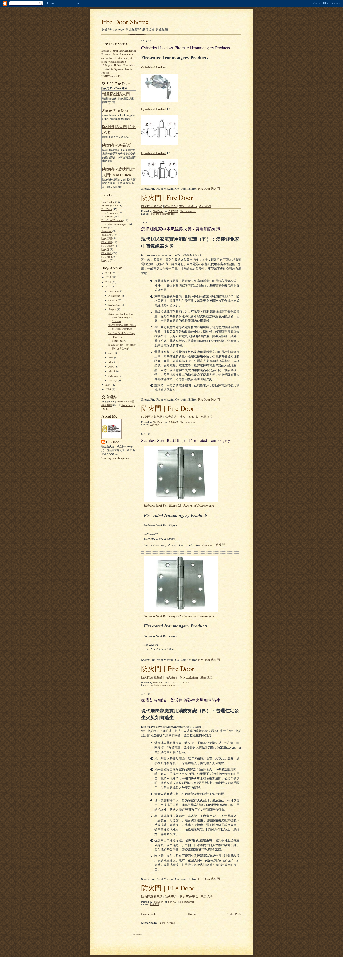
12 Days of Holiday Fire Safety (118, 65)
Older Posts (234, 914)
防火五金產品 (188, 206)
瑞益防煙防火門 (116, 93)
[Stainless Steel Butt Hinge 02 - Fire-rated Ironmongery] (181, 611)
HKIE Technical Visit (113, 76)
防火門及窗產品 (151, 206)
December (114, 291)
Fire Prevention (110, 213)
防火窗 (105, 249)
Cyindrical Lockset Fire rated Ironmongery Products (120, 317)
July (111, 352)
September (114, 304)
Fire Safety (107, 216)
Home (192, 914)
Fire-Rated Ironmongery (115, 224)
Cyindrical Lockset (153, 67)
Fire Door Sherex (125, 21)
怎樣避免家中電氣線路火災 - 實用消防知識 (122, 327)
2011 (108, 282)
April (111, 366)
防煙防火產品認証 (118, 145)
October (113, 300)
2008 (108, 389)
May (111, 362)
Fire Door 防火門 (209, 188)
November (114, 295)
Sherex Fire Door (115, 110)
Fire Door (107, 209)
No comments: (188, 211)
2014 (108, 273)
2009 (108, 384)
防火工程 (107, 238)
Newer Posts (148, 914)
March (112, 371)
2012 (108, 277)
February (113, 375)
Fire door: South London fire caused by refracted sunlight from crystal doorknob (117, 58)
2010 (108, 286)
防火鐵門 (107, 257)
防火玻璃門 (108, 246)
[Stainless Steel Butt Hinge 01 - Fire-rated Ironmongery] (181, 500)
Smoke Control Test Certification (119, 50)
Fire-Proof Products (112, 220)
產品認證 (107, 235)
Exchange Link (110, 205)
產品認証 (107, 231)
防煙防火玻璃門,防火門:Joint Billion (118, 172)
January (113, 380)
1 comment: (185, 682)
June (111, 357)
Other (105, 227)
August (112, 309)
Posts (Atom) (166, 923)
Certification (108, 202)
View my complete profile (116, 458)
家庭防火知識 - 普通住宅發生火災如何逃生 (122, 346)
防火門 (105, 260)
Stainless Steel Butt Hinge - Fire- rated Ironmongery (121, 336)
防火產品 (170, 206)
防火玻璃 (107, 242)
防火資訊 (107, 253)
